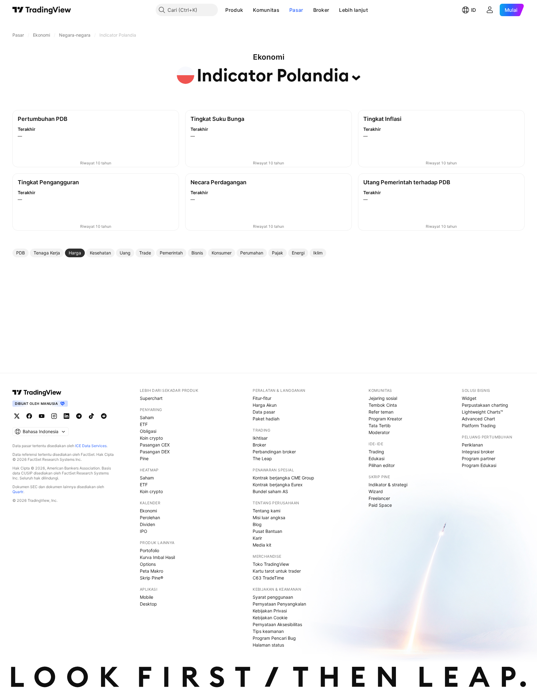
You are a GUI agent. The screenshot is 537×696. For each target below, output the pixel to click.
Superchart (151, 398)
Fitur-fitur (262, 398)
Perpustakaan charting (485, 405)
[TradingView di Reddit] (103, 416)
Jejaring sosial (383, 398)
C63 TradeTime (268, 577)
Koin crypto (151, 438)
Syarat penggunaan (273, 597)
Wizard (376, 491)
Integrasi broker (478, 451)
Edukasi (376, 458)
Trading (376, 451)
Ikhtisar (260, 438)
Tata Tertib (380, 425)
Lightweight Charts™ (482, 411)
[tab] (20, 253)
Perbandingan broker (274, 451)
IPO (143, 531)
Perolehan (150, 517)
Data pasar (264, 411)
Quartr (17, 491)
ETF (144, 424)
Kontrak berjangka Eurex (278, 484)
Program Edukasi (479, 465)
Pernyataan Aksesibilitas (277, 624)
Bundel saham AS (270, 491)
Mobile (146, 597)
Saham (147, 417)
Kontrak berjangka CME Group (283, 477)
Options (148, 564)
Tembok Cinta (383, 405)
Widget (469, 398)
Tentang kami (266, 510)
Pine (144, 458)
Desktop (148, 604)
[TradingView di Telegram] (79, 416)
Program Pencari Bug (274, 638)
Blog (257, 524)
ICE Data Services (91, 445)
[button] (247, 10)
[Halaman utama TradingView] (41, 10)
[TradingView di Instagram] (54, 416)
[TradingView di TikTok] (91, 416)
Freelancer (379, 498)
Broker (321, 10)
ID (473, 10)
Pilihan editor (382, 465)
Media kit (262, 544)
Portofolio (149, 550)
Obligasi (148, 431)
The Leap (262, 458)
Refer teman (381, 411)
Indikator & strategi (388, 484)
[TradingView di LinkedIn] (66, 416)
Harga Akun (265, 405)
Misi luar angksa (269, 517)
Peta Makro (151, 571)
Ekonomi (148, 510)
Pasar (296, 10)
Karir (257, 538)
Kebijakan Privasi (270, 610)
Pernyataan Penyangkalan (279, 604)
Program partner (478, 458)
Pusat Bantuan (267, 531)
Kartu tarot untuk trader (277, 571)
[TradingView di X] (16, 416)
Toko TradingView (271, 564)
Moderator (379, 432)
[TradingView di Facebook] (29, 416)
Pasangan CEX (155, 444)
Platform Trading (479, 425)
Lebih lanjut (353, 10)
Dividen (147, 524)
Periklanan (472, 444)
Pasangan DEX (155, 451)
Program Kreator (385, 418)
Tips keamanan (268, 631)
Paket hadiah (266, 418)
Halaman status (268, 645)
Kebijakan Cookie (270, 617)
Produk (234, 10)
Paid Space (380, 505)
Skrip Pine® (151, 577)
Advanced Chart (478, 418)
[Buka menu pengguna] (490, 10)
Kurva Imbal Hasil (157, 557)
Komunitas (266, 10)
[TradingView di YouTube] (41, 416)
